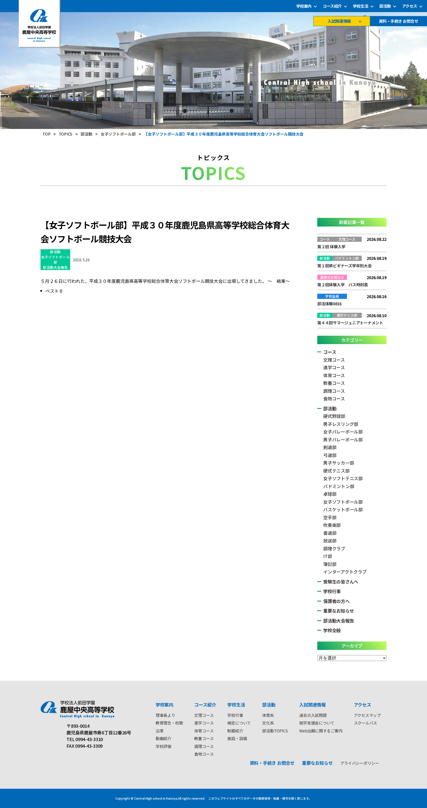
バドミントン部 (338, 486)
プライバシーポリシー (359, 763)
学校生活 (360, 6)
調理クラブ (334, 548)
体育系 (268, 715)
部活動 (385, 6)
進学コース (334, 367)
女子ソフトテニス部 (343, 478)
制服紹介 (235, 731)
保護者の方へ (336, 601)
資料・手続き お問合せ (398, 21)
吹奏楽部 (332, 525)
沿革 (160, 731)
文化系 (268, 723)
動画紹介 (163, 738)
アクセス (409, 6)
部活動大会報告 (55, 267)
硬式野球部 (334, 416)
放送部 (329, 540)
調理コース (334, 391)
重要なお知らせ (338, 610)
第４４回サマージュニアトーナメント (350, 323)
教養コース (334, 383)
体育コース (334, 375)
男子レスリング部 (340, 424)
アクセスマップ (367, 715)
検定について (239, 723)
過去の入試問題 (312, 715)
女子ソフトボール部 (55, 259)
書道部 (329, 533)
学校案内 (304, 6)
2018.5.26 (81, 260)
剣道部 (329, 447)
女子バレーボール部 (343, 431)
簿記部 (329, 564)
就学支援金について (316, 723)
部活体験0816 (329, 304)
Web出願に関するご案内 (320, 731)
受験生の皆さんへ (340, 581)
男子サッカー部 (338, 462)
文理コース (334, 359)
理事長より (165, 715)
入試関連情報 (339, 21)
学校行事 (332, 591)
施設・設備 (237, 738)
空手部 (329, 517)
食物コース (334, 398)
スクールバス (365, 723)
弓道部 (329, 455)
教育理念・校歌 (169, 723)
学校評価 (163, 746)
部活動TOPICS (275, 731)
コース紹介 (332, 6)
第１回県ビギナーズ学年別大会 (344, 266)
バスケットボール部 (343, 509)
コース (329, 352)
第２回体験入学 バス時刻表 (342, 285)
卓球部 (329, 494)
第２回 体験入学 (331, 246)
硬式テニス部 (336, 470)
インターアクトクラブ (345, 571)
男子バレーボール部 (343, 439)
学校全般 (332, 630)
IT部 (327, 556)
